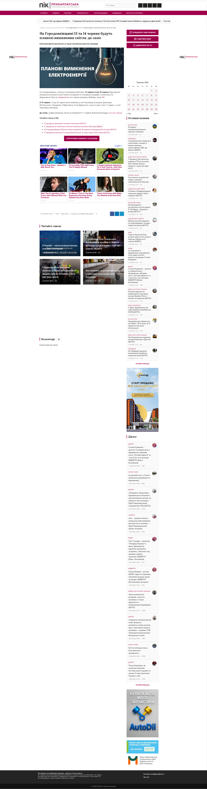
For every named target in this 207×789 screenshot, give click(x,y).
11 (133, 100)
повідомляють (64, 97)
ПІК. (103, 97)
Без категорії (132, 125)
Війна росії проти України (137, 157)
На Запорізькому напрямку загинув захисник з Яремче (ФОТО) (139, 339)
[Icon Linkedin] (150, 5)
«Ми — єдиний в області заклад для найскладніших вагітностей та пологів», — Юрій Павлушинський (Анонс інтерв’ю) (139, 523)
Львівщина (117, 13)
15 (152, 100)
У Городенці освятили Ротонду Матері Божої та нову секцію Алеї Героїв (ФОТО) (77, 132)
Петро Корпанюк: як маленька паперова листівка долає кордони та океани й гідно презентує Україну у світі (140, 670)
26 (138, 109)
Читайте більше (142, 363)
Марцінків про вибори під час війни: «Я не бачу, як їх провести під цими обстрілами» (139, 324)
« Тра (129, 113)
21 (147, 104)
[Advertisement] (71, 312)
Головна (44, 13)
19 (138, 104)
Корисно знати (133, 175)
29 (152, 109)
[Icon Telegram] (154, 5)
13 (142, 100)
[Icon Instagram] (145, 5)
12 (138, 100)
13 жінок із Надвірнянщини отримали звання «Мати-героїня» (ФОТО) (139, 193)
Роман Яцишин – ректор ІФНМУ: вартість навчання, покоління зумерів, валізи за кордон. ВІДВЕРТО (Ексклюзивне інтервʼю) (140, 577)
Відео (130, 232)
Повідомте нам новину (144, 32)
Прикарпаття (82, 13)
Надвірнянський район (136, 189)
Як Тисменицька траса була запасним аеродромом (138, 650)
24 (129, 109)
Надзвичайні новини (136, 218)
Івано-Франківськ (134, 305)
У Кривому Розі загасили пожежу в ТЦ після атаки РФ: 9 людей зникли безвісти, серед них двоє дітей (92, 21)
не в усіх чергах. (115, 113)
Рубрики (68, 13)
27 (142, 109)
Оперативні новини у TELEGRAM (81, 138)
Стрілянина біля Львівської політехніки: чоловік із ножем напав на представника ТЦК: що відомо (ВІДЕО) (139, 145)
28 (147, 109)
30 (156, 109)
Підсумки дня (144, 39)
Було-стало (133, 472)
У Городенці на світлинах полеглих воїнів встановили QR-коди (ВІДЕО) (73, 126)
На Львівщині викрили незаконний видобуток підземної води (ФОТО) (137, 353)
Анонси (132, 515)
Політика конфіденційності (153, 774)
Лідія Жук (64, 214)
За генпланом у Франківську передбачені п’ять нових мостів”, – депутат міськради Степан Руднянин (139, 255)
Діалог (130, 266)
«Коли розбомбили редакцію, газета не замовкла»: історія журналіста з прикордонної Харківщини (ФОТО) (140, 600)
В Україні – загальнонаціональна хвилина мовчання (137, 129)
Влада (130, 248)
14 (147, 100)
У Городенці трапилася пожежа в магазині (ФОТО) (65, 123)
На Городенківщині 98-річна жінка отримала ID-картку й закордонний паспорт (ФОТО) (80, 129)
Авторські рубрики (134, 13)
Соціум (48, 28)
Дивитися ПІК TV (144, 45)
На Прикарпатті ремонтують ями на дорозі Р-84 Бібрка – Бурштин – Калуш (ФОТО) (139, 208)
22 (152, 104)
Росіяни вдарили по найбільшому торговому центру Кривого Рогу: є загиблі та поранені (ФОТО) (139, 295)
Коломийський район (58, 28)
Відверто (132, 568)
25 (133, 109)
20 (142, 104)
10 (129, 100)
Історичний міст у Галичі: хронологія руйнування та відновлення (139, 477)
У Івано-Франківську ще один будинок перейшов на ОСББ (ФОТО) (139, 310)
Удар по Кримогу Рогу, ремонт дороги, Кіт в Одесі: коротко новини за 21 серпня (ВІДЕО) (139, 238)
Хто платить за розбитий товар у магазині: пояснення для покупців (169, 21)
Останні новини (138, 118)
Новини (55, 13)
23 (156, 104)
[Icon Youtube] (159, 5)
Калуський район (134, 202)
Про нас (146, 777)
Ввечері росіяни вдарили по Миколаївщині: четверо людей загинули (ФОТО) (139, 223)
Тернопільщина (100, 13)
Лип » (156, 113)
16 (156, 100)
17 (129, 104)
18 (133, 104)
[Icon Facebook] (140, 5)
